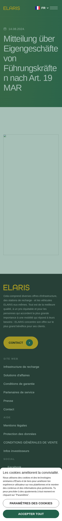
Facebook (14, 467)
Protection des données (19, 434)
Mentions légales (15, 425)
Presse (8, 400)
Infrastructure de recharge (21, 366)
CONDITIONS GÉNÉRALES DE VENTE (30, 442)
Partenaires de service (18, 392)
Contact (8, 409)
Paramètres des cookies (31, 503)
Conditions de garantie (19, 383)
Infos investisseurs (16, 451)
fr (43, 8)
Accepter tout (31, 514)
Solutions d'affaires (16, 375)
